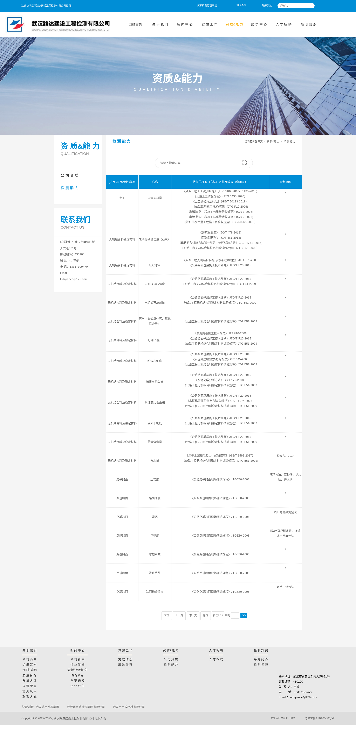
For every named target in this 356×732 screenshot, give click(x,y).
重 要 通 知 (77, 680)
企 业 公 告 (77, 685)
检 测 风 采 (29, 690)
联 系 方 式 (29, 696)
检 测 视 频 (261, 664)
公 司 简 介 (29, 658)
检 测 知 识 (308, 24)
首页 (260, 141)
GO (244, 615)
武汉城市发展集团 (47, 707)
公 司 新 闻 (77, 658)
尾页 (205, 615)
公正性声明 (29, 669)
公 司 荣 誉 (29, 685)
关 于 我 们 (160, 24)
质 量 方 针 (29, 680)
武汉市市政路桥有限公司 (129, 707)
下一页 (193, 615)
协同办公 (241, 5)
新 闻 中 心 (185, 24)
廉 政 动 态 (125, 664)
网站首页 (135, 24)
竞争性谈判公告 (77, 669)
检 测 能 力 (69, 188)
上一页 (179, 615)
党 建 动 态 (125, 658)
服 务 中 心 (259, 24)
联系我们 (267, 5)
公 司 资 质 (69, 175)
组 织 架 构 (29, 664)
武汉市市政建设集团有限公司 (86, 707)
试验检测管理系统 (207, 5)
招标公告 (77, 674)
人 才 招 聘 (284, 24)
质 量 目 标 (29, 674)
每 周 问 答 (261, 658)
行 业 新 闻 (77, 664)
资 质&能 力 (234, 24)
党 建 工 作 (209, 24)
